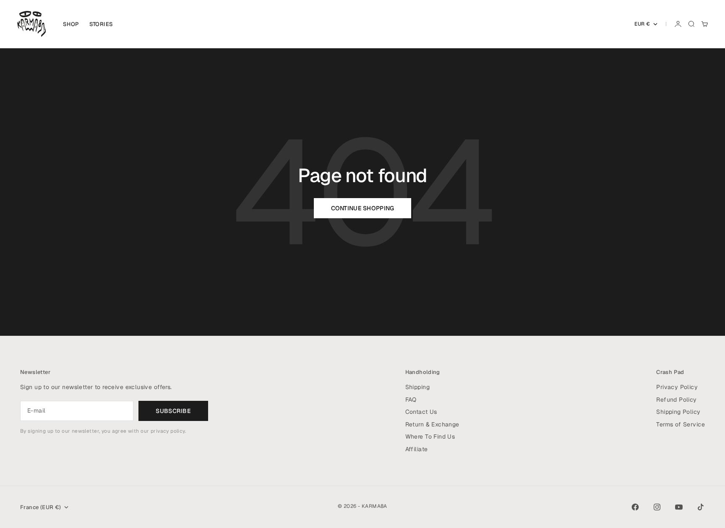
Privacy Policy (677, 387)
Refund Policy (676, 399)
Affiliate (416, 449)
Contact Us (421, 412)
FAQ (411, 399)
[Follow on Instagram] (657, 507)
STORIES (101, 24)
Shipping (417, 387)
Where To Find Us (430, 436)
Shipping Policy (678, 412)
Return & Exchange (432, 424)
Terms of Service (680, 424)
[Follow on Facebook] (635, 507)
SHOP (71, 24)
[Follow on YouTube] (679, 507)
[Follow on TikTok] (700, 507)
